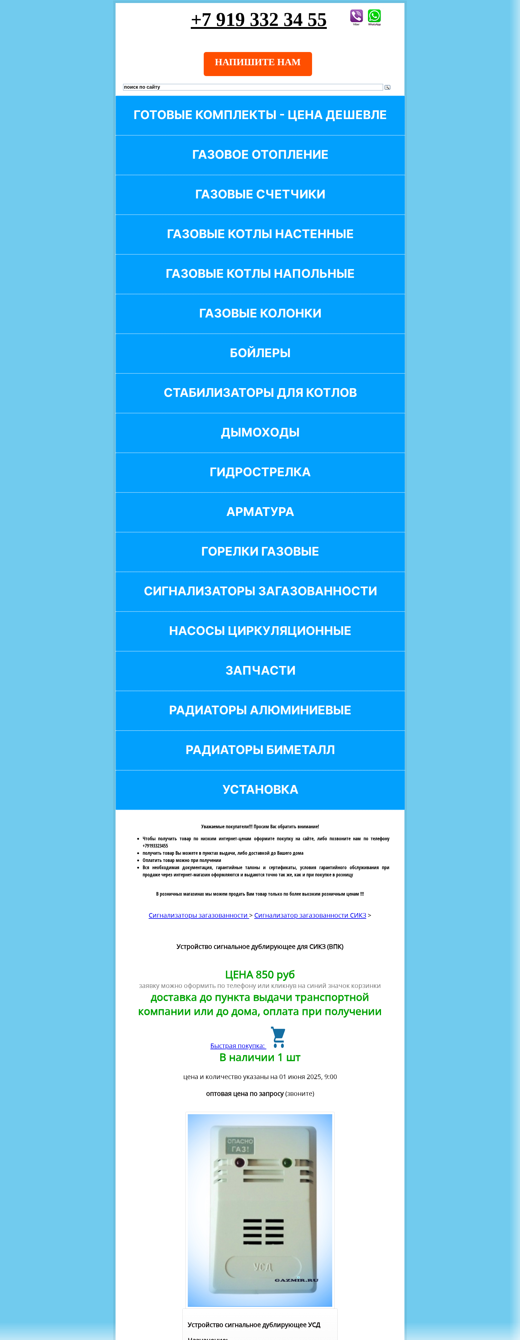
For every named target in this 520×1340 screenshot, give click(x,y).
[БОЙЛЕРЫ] (260, 363)
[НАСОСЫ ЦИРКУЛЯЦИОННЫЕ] (260, 640)
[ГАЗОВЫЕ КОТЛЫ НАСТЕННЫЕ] (260, 244)
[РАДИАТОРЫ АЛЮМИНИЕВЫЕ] (260, 720)
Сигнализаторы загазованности (199, 915)
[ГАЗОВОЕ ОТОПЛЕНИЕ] (260, 164)
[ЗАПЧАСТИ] (260, 680)
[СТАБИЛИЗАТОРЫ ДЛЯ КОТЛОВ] (260, 402)
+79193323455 (155, 845)
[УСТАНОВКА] (260, 799)
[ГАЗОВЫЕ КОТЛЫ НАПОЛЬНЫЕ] (260, 283)
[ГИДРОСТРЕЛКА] (260, 482)
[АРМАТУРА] (260, 521)
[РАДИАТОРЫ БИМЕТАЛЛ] (260, 759)
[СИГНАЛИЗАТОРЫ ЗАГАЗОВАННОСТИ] (260, 601)
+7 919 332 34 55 (259, 19)
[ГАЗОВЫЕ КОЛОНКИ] (260, 323)
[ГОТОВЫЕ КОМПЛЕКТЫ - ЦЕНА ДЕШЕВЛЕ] (260, 124)
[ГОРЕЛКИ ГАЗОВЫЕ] (260, 561)
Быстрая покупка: (238, 1045)
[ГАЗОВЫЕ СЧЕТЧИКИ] (260, 204)
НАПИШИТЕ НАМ (258, 62)
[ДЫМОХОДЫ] (260, 442)
